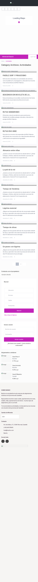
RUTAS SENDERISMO (11, 112)
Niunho (6, 433)
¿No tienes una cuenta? (14, 343)
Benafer (14, 358)
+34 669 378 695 (6, 274)
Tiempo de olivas (10, 227)
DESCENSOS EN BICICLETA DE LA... (17, 95)
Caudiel (14, 376)
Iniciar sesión (19, 339)
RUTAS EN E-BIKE (10, 131)
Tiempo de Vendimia (11, 189)
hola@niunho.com (9, 430)
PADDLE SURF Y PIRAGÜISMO (14, 75)
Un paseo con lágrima (11, 247)
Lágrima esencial (9, 208)
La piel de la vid (9, 170)
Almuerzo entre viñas (11, 150)
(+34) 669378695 (8, 427)
